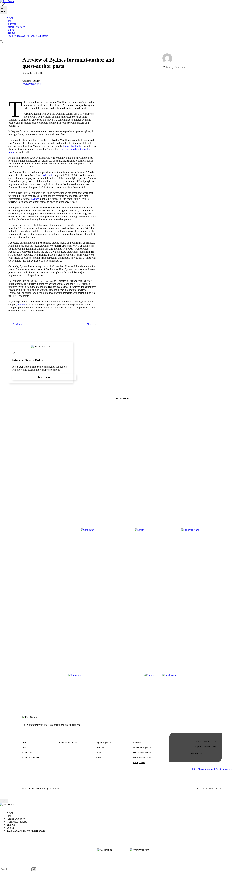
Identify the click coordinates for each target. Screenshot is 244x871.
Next (89, 324)
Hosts (98, 757)
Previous (17, 324)
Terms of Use (215, 788)
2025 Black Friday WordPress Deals (26, 830)
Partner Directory (16, 26)
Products (100, 747)
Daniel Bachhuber (72, 146)
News (10, 17)
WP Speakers (139, 762)
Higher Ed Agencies (142, 747)
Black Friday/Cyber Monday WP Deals (27, 35)
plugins (99, 752)
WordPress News (31, 83)
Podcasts (11, 23)
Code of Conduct (30, 757)
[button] (2, 4)
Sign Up (11, 32)
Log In (10, 29)
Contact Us (27, 752)
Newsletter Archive (142, 752)
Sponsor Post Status (68, 742)
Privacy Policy (200, 788)
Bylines (35, 198)
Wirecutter (48, 175)
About (25, 742)
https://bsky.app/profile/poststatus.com (212, 769)
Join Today (44, 377)
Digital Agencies (103, 742)
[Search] (33, 869)
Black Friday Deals (142, 757)
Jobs (9, 20)
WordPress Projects (17, 821)
